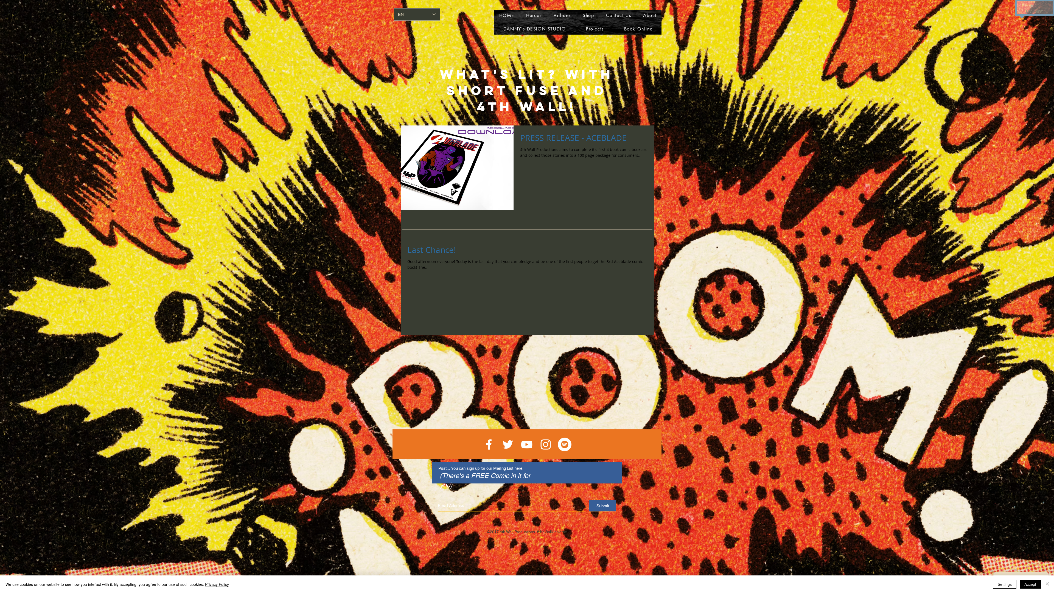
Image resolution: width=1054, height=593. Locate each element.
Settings (1005, 584)
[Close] (1047, 584)
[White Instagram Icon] (546, 444)
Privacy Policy (217, 584)
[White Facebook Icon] (489, 444)
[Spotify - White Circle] (564, 444)
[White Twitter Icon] (508, 444)
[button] (1032, 5)
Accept (1030, 584)
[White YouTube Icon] (527, 444)
